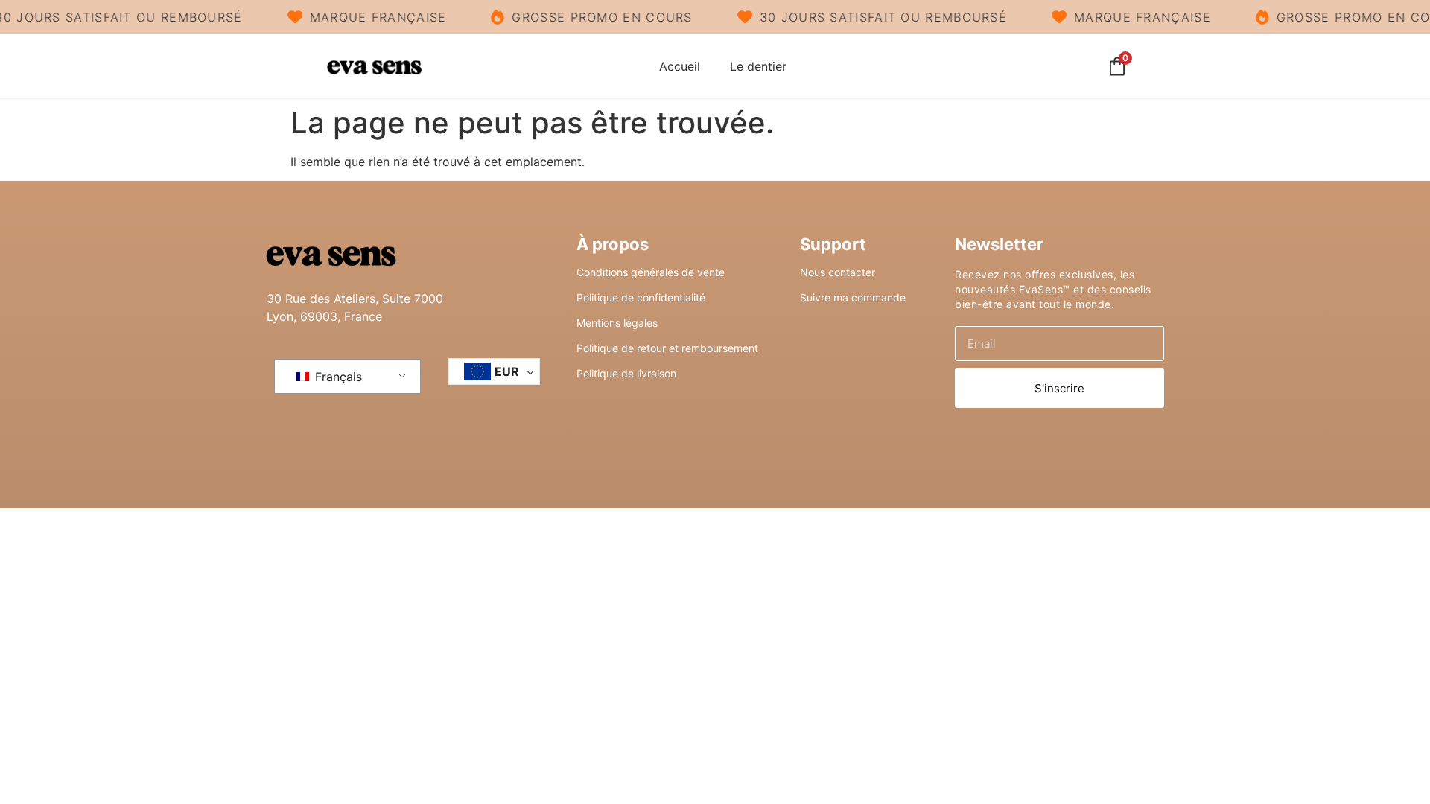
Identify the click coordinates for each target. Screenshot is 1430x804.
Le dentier (758, 66)
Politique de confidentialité (640, 297)
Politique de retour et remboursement (667, 348)
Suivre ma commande (853, 297)
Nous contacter (837, 272)
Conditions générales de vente (650, 272)
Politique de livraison (626, 373)
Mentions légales (617, 322)
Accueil (679, 66)
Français (336, 376)
